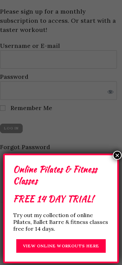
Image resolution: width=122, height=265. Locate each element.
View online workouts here (61, 245)
